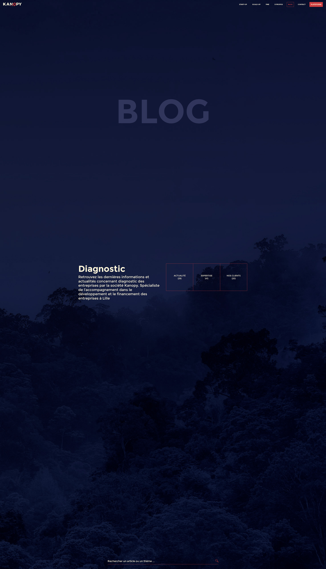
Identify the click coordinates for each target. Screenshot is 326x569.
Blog (290, 4)
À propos (279, 4)
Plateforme (316, 4)
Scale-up (256, 4)
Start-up (243, 4)
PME (267, 4)
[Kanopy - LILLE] (12, 4)
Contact (301, 4)
